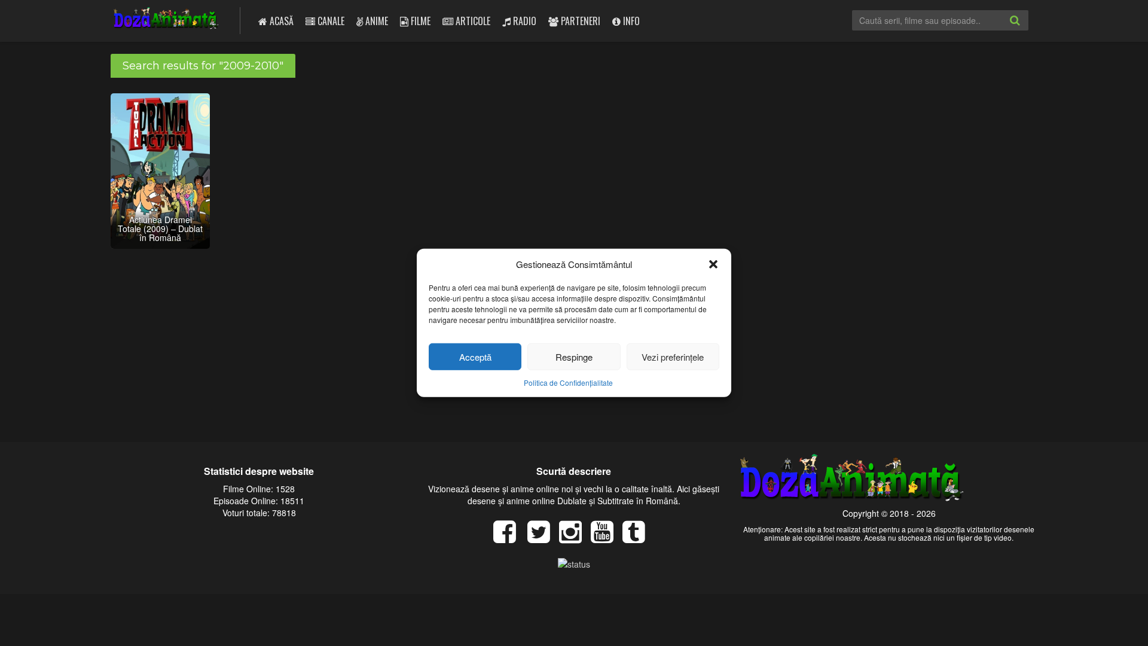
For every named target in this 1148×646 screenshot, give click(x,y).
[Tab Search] (1027, 30)
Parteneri (579, 21)
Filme (419, 21)
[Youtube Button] (606, 538)
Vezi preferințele (673, 357)
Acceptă (475, 357)
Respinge (574, 357)
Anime (375, 21)
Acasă (280, 21)
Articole (471, 21)
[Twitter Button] (543, 538)
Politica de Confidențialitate (568, 382)
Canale (329, 21)
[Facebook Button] (509, 538)
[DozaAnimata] (166, 19)
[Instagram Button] (575, 538)
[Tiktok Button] (638, 538)
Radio (523, 21)
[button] (713, 264)
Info (630, 21)
